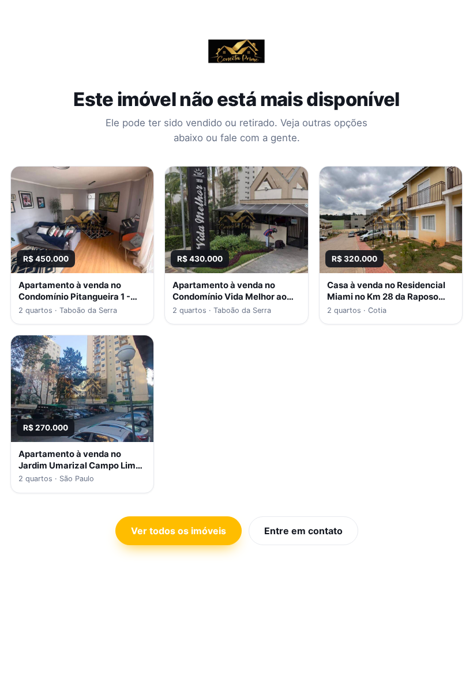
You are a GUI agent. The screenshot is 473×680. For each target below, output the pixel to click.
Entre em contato (303, 531)
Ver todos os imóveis (178, 531)
